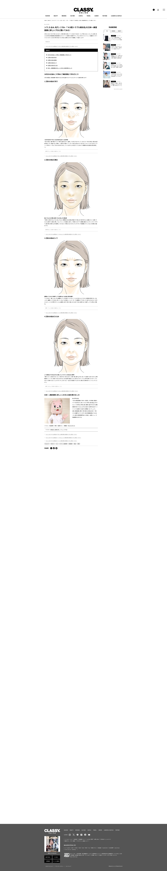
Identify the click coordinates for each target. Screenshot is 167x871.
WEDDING (64, 15)
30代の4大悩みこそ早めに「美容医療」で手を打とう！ (59, 55)
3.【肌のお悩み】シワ (52, 63)
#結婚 (112, 765)
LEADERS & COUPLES (116, 15)
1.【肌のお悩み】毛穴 (52, 57)
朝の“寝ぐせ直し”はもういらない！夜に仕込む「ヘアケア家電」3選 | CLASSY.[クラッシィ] (57, 705)
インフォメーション (68, 839)
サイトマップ (68, 866)
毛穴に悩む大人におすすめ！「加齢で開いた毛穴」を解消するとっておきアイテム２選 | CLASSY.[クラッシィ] (84, 491)
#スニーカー (117, 765)
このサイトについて (49, 866)
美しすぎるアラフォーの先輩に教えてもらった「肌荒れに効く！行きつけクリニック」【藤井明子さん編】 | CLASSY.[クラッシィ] (57, 633)
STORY (76, 847)
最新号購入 (87, 775)
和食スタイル (93, 847)
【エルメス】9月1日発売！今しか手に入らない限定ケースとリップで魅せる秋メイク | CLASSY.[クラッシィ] (57, 670)
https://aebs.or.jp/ (73, 856)
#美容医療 (70, 443)
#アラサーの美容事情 (63, 443)
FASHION (47, 15)
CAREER (96, 15)
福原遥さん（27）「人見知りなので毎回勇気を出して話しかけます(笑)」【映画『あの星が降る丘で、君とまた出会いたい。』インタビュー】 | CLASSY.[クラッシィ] (116, 57)
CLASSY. (68, 847)
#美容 (79, 443)
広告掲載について (82, 839)
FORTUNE (104, 15)
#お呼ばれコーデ (118, 763)
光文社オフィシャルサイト (106, 839)
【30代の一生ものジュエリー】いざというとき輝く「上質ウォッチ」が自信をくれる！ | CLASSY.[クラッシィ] (116, 47)
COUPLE (81, 15)
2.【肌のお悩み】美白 (52, 60)
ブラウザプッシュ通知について (82, 841)
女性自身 (99, 847)
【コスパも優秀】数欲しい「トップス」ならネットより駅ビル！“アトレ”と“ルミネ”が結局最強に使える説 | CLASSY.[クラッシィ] (117, 38)
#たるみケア (47, 443)
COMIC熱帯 (111, 847)
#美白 (75, 443)
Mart (83, 847)
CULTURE (72, 15)
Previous (117, 746)
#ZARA (115, 767)
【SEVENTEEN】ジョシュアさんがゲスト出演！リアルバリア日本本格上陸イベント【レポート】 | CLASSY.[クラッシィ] (116, 75)
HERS (80, 847)
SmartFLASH (105, 847)
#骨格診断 (120, 767)
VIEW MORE (112, 814)
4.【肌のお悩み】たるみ (53, 65)
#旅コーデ (108, 765)
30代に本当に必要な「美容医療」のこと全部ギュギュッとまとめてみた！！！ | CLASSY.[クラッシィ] (57, 597)
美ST (86, 847)
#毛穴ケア (52, 443)
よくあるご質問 (90, 839)
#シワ (57, 443)
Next (121, 746)
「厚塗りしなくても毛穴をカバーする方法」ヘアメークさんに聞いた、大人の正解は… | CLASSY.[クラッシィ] (84, 526)
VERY (72, 847)
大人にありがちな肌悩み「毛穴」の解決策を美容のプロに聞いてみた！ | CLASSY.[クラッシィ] (84, 562)
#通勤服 (112, 763)
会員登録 (75, 839)
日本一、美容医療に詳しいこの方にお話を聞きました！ (60, 68)
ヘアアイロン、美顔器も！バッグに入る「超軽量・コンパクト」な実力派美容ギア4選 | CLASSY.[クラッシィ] (84, 633)
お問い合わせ (96, 839)
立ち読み (88, 780)
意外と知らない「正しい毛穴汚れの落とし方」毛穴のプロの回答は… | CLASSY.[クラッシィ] (57, 562)
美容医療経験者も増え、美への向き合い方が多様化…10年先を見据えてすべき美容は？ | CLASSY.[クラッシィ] (84, 597)
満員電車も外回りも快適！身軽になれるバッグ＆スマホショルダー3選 (57, 491)
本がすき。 (74, 849)
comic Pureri (117, 847)
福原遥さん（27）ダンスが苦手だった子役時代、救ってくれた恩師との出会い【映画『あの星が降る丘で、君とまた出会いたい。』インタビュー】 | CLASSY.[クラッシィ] (117, 66)
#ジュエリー (106, 763)
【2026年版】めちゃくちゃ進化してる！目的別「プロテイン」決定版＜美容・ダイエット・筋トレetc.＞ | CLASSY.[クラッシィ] (84, 706)
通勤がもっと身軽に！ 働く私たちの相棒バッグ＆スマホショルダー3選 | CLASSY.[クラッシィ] (116, 84)
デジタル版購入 (87, 789)
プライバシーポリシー (59, 866)
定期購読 (88, 785)
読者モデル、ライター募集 (70, 841)
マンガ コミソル (68, 849)
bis (89, 847)
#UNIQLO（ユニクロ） (108, 767)
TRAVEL (89, 15)
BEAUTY (56, 15)
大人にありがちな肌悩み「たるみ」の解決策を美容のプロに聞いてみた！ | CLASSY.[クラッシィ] (57, 526)
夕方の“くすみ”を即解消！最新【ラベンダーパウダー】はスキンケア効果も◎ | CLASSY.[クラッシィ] (84, 670)
